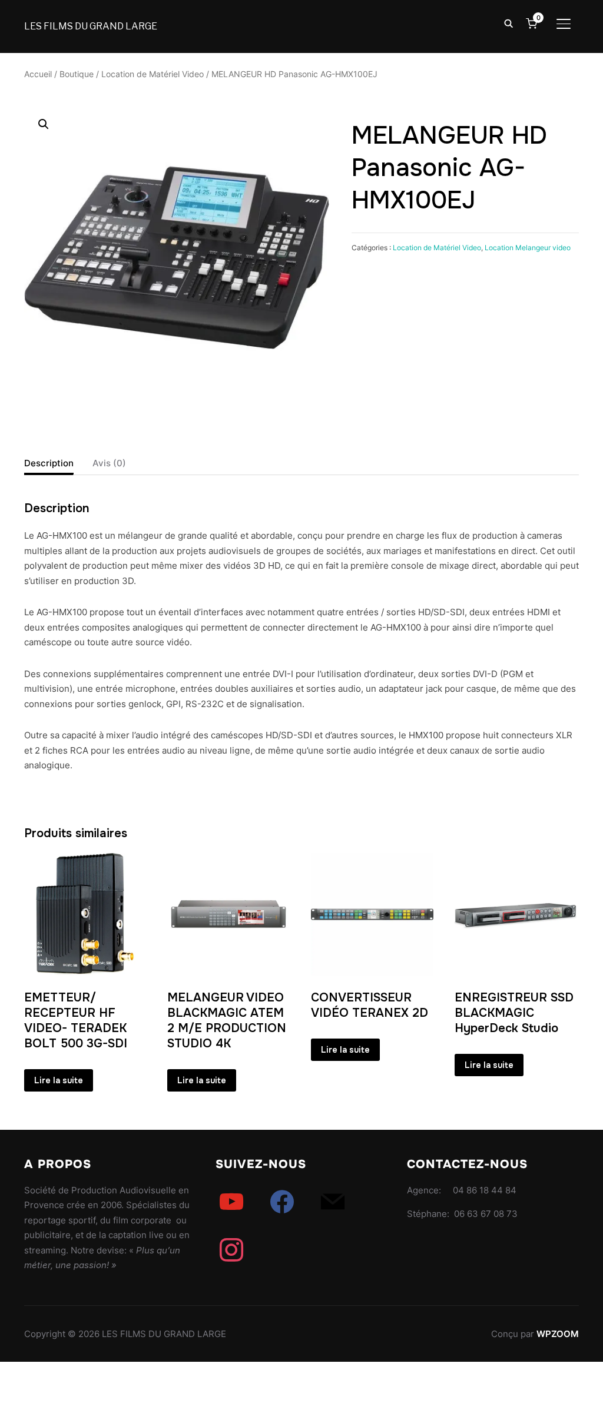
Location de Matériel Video (152, 74)
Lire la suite (58, 1080)
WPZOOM (557, 1333)
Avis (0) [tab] (109, 463)
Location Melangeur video (528, 247)
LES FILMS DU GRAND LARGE (90, 26)
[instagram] (231, 1249)
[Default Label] (231, 1201)
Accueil (38, 74)
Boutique (76, 74)
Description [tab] (49, 463)
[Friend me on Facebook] (282, 1201)
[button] (43, 124)
